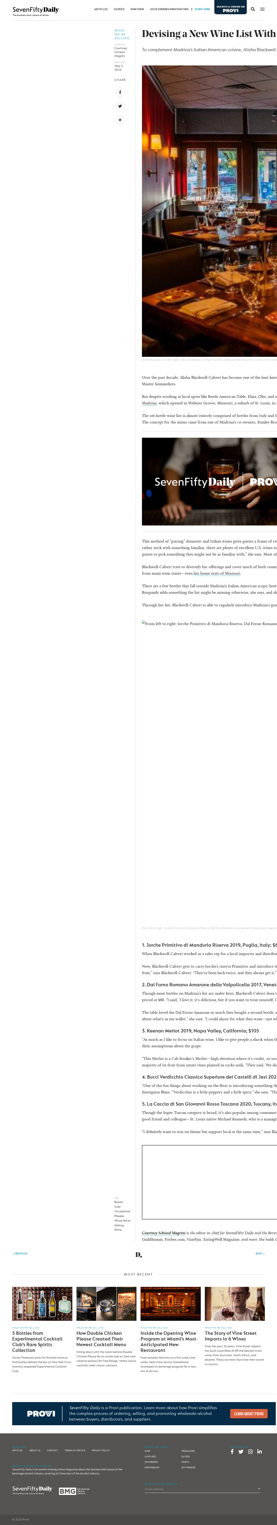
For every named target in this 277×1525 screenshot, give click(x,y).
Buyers (118, 1202)
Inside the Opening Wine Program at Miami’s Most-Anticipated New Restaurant (169, 1342)
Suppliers (150, 1456)
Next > (260, 1253)
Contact (52, 1450)
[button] (251, 9)
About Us (34, 1450)
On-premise (122, 1211)
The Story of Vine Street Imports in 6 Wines (231, 1336)
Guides (119, 9)
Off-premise (188, 1467)
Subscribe (202, 9)
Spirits (185, 1462)
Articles (101, 9)
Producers (188, 1451)
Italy (117, 1207)
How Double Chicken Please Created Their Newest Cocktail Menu (101, 1339)
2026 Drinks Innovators (169, 9)
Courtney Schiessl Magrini (120, 52)
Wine (118, 1230)
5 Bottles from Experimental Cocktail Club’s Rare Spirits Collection (37, 1342)
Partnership (152, 1467)
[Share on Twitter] (120, 106)
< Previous (19, 1253)
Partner (137, 9)
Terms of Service (75, 1450)
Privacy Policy (101, 1450)
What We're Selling (122, 34)
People (119, 1216)
